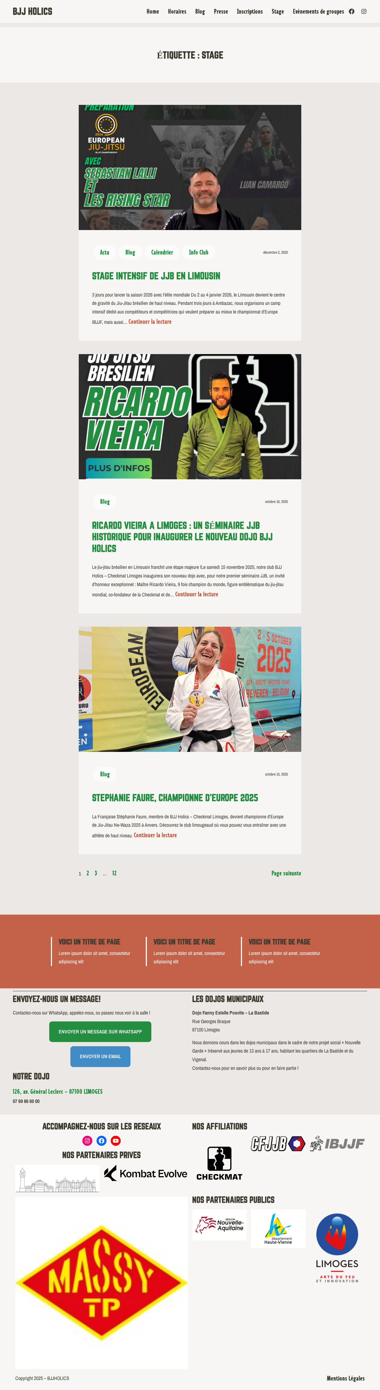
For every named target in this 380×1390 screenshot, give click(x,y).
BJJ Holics (32, 11)
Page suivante (286, 873)
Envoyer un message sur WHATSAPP (100, 1031)
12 (114, 873)
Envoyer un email (100, 1056)
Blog (130, 252)
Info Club (198, 252)
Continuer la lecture (150, 321)
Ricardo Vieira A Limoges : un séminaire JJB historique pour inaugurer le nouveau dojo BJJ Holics (182, 537)
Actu (104, 252)
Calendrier (162, 252)
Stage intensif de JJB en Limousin (156, 275)
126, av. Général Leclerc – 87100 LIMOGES (58, 1091)
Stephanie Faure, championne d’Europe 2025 (175, 797)
